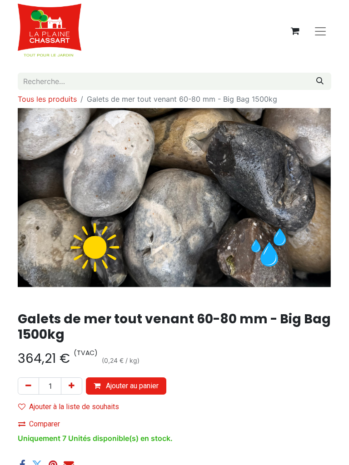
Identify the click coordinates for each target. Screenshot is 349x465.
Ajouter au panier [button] (131, 385)
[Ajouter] (71, 386)
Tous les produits (47, 99)
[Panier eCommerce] (295, 31)
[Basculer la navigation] (320, 31)
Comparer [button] (44, 424)
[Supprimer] (28, 386)
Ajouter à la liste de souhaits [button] (74, 406)
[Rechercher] (320, 81)
